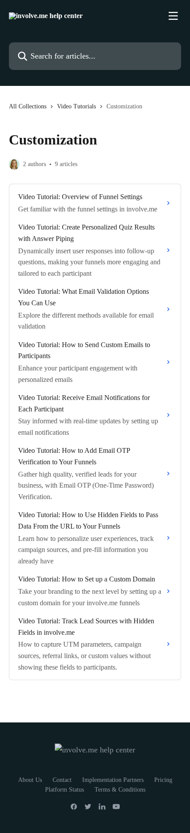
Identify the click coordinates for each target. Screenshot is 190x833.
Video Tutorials (76, 106)
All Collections (27, 106)
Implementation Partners (113, 780)
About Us (30, 780)
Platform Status (64, 789)
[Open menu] (173, 16)
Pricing (163, 780)
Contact (62, 780)
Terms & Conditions (120, 789)
